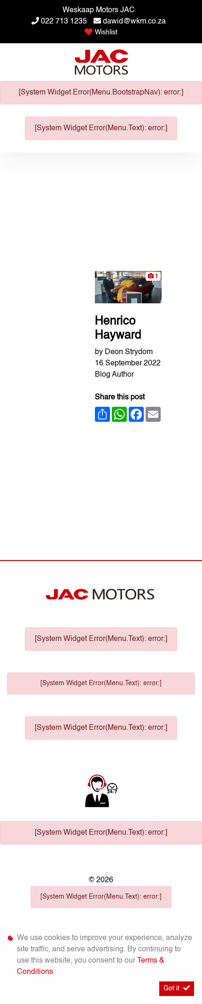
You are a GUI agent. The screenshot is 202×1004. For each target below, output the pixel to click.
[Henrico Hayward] (128, 287)
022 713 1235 (64, 21)
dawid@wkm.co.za (134, 21)
